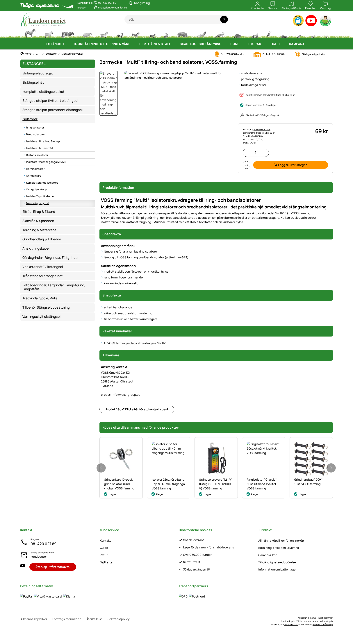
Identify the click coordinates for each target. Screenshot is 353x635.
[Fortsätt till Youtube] (311, 21)
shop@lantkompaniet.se (112, 7)
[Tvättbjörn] (237, 33)
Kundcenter (39, 556)
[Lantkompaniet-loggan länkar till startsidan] (72, 19)
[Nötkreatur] (67, 33)
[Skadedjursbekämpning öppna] (225, 44)
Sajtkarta (106, 562)
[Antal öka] (265, 153)
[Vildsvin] (182, 33)
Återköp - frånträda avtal (52, 567)
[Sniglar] (312, 33)
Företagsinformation (66, 619)
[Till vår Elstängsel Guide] (326, 21)
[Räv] (220, 33)
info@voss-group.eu (120, 395)
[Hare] (166, 33)
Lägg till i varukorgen (292, 165)
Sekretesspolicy (119, 619)
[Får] (87, 33)
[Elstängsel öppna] (69, 44)
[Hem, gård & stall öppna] (174, 44)
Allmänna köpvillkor (34, 619)
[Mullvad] (284, 33)
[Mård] (253, 33)
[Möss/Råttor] (299, 33)
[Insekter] (326, 33)
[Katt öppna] (284, 44)
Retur (104, 555)
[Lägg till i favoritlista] (246, 165)
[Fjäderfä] (120, 33)
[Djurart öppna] (267, 44)
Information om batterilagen (277, 569)
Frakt (319, 617)
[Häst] (30, 33)
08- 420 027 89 (43, 543)
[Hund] (135, 33)
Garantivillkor (267, 555)
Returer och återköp (323, 624)
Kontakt (105, 541)
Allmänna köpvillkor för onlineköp (281, 541)
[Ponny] (48, 33)
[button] (298, 20)
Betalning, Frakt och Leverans (278, 548)
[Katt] (152, 33)
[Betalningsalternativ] (47, 596)
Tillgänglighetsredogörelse (277, 562)
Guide (104, 548)
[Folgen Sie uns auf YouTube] (22, 567)
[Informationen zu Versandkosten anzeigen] (192, 596)
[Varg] (201, 33)
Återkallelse (94, 619)
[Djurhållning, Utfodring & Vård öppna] (134, 44)
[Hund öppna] (243, 44)
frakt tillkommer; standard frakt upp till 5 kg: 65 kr (270, 94)
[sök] (224, 19)
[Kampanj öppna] (308, 44)
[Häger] (269, 33)
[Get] (104, 33)
